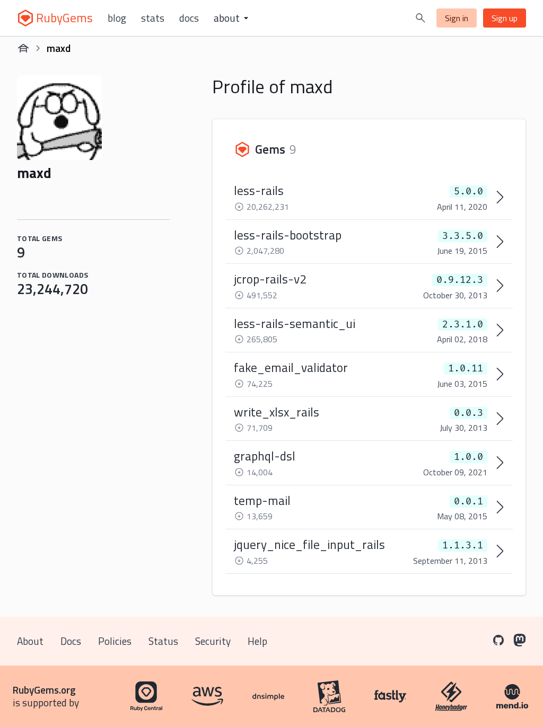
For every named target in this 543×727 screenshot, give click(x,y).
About (30, 641)
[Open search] (420, 18)
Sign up (505, 18)
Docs (189, 18)
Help (257, 641)
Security (213, 641)
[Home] (23, 48)
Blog (117, 18)
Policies (115, 641)
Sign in (456, 18)
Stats (152, 18)
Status (163, 641)
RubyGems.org (44, 689)
